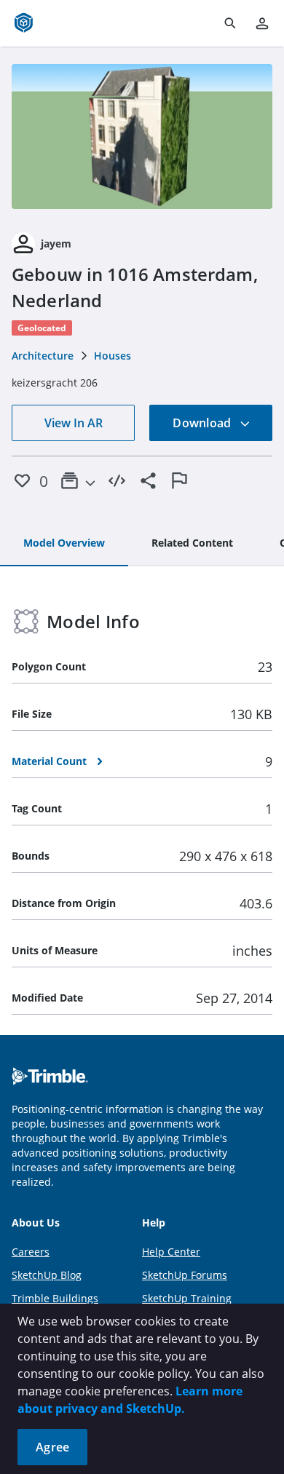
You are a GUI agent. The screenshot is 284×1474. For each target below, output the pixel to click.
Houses (112, 355)
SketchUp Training (187, 1298)
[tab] (64, 543)
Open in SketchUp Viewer (142, 136)
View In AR (73, 423)
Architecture (43, 355)
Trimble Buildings (55, 1298)
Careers (31, 1252)
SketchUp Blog (47, 1275)
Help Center (171, 1252)
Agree (52, 1447)
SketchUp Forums (184, 1275)
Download (203, 423)
